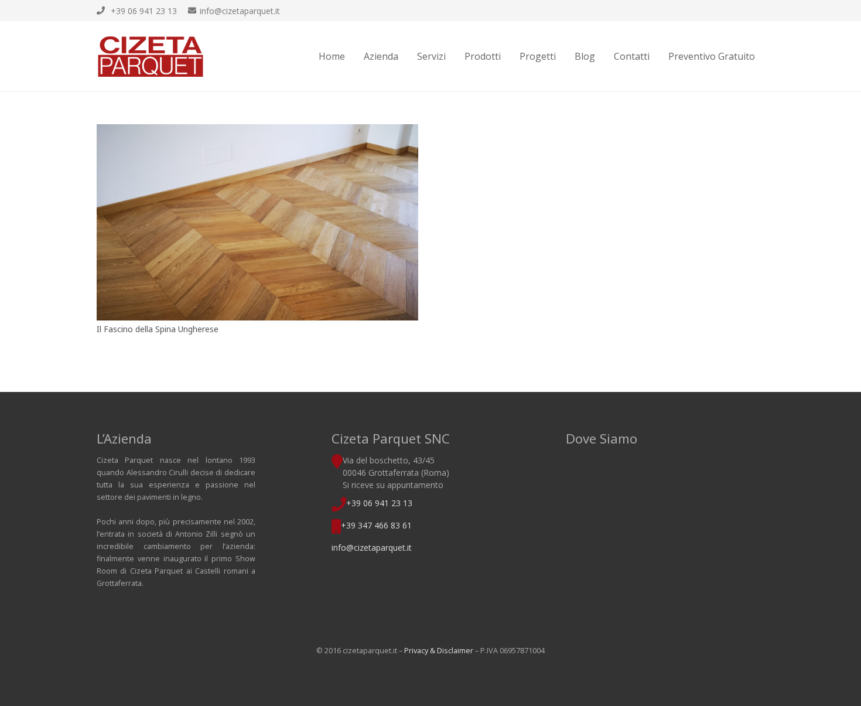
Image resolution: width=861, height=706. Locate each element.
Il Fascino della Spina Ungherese (157, 329)
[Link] (150, 56)
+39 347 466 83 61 (376, 525)
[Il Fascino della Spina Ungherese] (257, 222)
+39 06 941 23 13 (379, 503)
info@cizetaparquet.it (372, 547)
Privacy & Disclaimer (438, 651)
